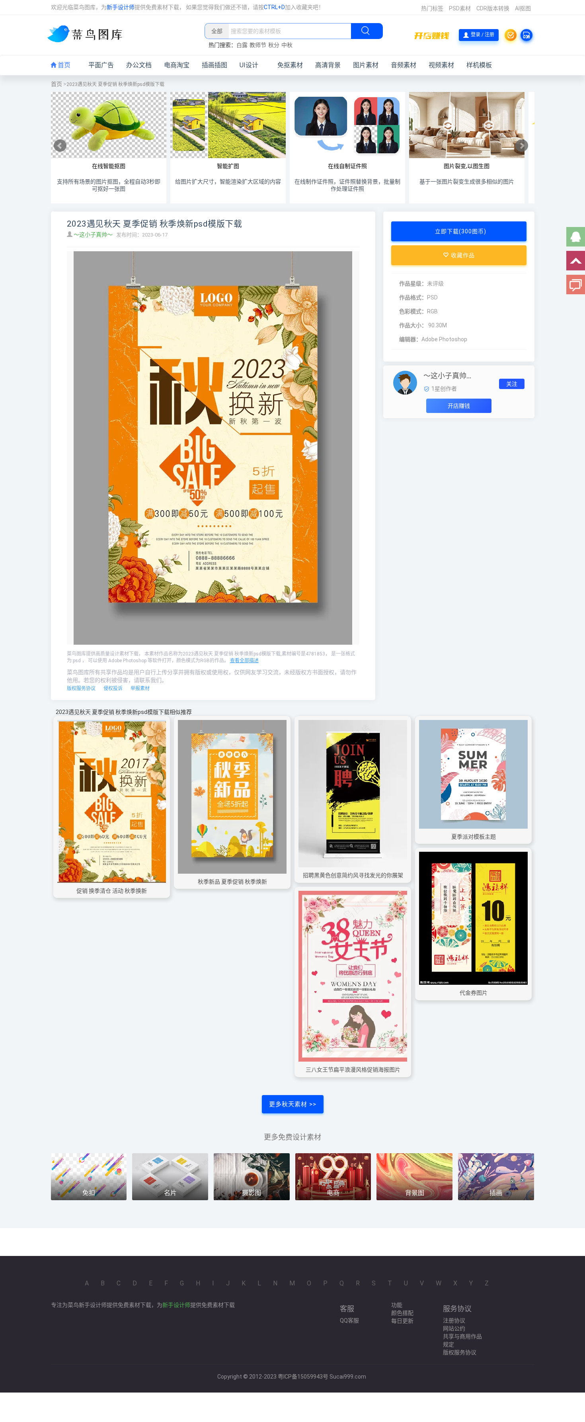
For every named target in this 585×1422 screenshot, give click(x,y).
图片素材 (365, 65)
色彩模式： (413, 311)
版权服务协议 (81, 688)
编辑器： (410, 339)
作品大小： (413, 325)
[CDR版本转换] (526, 35)
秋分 (273, 45)
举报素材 (140, 688)
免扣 (88, 1193)
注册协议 (454, 1320)
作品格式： (413, 297)
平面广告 (101, 65)
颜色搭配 (402, 1313)
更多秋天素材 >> (292, 1104)
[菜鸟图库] (88, 34)
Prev (60, 145)
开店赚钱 (459, 406)
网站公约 (454, 1328)
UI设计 (249, 65)
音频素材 (403, 65)
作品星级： (413, 283)
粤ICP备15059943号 (303, 1376)
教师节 (258, 45)
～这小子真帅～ (94, 234)
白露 (242, 45)
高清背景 (328, 65)
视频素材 (441, 65)
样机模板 (479, 65)
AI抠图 (523, 8)
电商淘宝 (176, 65)
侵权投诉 (113, 688)
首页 (63, 65)
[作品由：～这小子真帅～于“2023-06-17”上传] (405, 382)
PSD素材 (460, 8)
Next (521, 145)
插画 (495, 1193)
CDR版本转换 (492, 8)
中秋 (286, 45)
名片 (170, 1193)
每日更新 (402, 1321)
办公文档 (139, 65)
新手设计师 (121, 7)
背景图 (414, 1193)
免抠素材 (290, 65)
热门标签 (432, 8)
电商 (333, 1193)
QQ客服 (349, 1320)
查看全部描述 (244, 660)
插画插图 (214, 65)
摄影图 (251, 1193)
